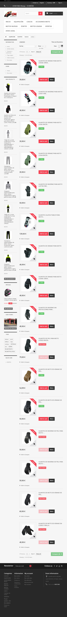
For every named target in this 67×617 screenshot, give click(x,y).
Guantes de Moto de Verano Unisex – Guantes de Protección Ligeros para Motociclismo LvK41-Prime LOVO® (10, 118)
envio (8, 46)
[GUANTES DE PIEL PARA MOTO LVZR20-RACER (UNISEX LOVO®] (27, 345)
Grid (59, 47)
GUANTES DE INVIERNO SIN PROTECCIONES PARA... (47, 308)
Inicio (8, 22)
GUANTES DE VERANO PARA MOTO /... (50, 247)
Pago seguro (10, 55)
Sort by (21, 46)
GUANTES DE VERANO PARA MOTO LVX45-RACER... (50, 123)
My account (29, 573)
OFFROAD (13, 344)
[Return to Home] (5, 37)
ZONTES (24, 26)
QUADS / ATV (7, 601)
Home (7, 66)
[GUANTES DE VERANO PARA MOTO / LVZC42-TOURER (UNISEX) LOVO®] (27, 252)
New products (10, 79)
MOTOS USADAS (36, 26)
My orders (27, 576)
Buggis (6, 598)
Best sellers (17, 576)
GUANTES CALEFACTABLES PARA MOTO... (49, 216)
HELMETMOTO (9, 349)
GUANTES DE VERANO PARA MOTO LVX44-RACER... (50, 154)
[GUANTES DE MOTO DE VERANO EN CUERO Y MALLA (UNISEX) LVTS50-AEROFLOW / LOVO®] (27, 530)
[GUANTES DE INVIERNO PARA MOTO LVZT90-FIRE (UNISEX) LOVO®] (27, 191)
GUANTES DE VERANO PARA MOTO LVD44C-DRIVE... (50, 62)
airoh (11, 339)
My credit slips (28, 578)
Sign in (60, 2)
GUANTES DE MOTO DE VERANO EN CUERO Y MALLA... (50, 524)
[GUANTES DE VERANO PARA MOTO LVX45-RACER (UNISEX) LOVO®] (27, 129)
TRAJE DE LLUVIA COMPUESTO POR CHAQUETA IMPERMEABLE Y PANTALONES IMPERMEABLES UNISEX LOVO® (9, 144)
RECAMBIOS (7, 603)
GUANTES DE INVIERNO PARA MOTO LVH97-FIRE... (50, 92)
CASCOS (29, 22)
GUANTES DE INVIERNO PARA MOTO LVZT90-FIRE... (50, 185)
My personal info (29, 582)
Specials (8, 285)
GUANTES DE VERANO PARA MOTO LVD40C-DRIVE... (50, 278)
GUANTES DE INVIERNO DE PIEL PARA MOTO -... (51, 432)
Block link (9, 358)
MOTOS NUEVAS (12, 26)
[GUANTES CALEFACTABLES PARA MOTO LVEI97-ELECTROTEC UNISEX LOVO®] (27, 221)
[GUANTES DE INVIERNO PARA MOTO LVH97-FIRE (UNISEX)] (27, 98)
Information (10, 42)
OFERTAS (48, 26)
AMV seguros (7, 0)
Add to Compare (25, 84)
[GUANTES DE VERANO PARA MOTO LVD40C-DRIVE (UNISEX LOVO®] (27, 283)
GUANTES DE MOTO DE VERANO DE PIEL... (50, 370)
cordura (7, 344)
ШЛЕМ (10, 346)
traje (11, 341)
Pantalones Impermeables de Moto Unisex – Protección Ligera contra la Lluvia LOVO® (9, 169)
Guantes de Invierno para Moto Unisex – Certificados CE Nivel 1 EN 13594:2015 (10, 95)
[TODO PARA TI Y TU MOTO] (13, 14)
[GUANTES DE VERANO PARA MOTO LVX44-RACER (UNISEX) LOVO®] (27, 160)
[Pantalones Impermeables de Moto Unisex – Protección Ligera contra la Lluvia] (8, 235)
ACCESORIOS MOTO (43, 22)
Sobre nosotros (10, 57)
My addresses (28, 580)
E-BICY (6, 591)
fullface (7, 341)
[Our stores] (10, 323)
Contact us (35, 2)
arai (6, 346)
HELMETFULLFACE (10, 351)
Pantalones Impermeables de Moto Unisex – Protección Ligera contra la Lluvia (9, 244)
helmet (6, 339)
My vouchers (28, 584)
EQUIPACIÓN (18, 22)
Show (39, 46)
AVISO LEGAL (10, 31)
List (62, 47)
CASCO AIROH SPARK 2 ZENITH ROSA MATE (10, 299)
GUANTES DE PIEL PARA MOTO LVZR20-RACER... (49, 339)
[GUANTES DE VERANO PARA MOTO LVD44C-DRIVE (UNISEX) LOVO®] (27, 67)
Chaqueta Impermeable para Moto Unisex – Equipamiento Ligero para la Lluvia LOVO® (10, 194)
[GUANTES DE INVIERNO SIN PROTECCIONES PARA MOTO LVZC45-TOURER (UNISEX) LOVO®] (27, 314)
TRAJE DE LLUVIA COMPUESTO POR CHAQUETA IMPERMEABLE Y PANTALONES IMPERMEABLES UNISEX (9, 219)
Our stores (9, 60)
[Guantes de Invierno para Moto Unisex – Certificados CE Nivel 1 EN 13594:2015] (8, 87)
